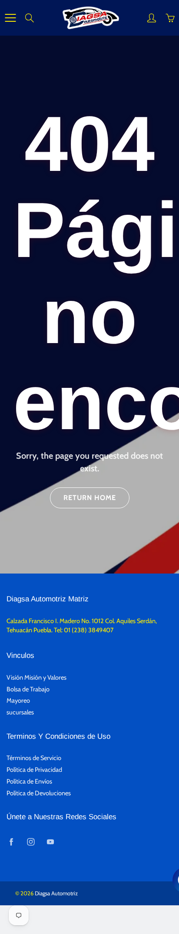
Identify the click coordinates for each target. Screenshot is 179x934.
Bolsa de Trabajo (28, 689)
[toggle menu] (10, 17)
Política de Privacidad (34, 770)
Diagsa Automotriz (56, 893)
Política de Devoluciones (39, 793)
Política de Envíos (29, 781)
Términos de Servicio (34, 758)
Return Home (89, 498)
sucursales (20, 712)
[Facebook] (11, 842)
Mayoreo (18, 700)
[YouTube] (50, 842)
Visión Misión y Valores (36, 677)
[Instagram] (30, 842)
